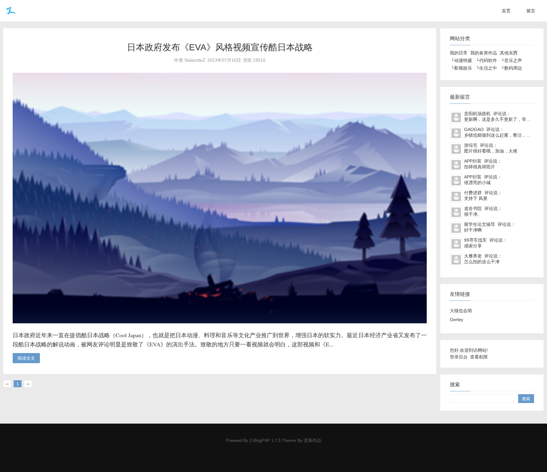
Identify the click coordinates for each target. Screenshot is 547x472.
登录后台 (459, 356)
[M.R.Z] (10, 10)
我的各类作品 (483, 52)
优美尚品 (312, 440)
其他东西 (509, 52)
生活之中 (488, 68)
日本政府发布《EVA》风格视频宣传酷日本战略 (220, 47)
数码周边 (513, 68)
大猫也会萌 (461, 310)
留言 (530, 10)
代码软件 (488, 60)
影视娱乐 (463, 68)
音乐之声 (513, 60)
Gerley (456, 319)
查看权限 (479, 356)
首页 (506, 10)
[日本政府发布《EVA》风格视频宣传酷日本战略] (220, 321)
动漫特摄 (463, 60)
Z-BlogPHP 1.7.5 (264, 440)
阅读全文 (26, 358)
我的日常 (459, 52)
